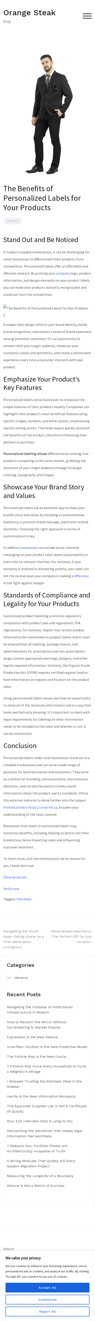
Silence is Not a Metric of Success (36, 1186)
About (8, 1249)
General (13, 221)
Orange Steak (29, 12)
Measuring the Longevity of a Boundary (40, 1176)
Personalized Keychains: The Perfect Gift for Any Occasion (71, 936)
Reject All (47, 1311)
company (63, 273)
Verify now (11, 888)
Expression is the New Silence (32, 1037)
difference (81, 576)
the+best (24, 899)
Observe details (15, 877)
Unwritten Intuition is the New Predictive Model (47, 1047)
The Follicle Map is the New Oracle (36, 1056)
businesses (29, 547)
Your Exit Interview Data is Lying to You (40, 1121)
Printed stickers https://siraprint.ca (30, 807)
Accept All (47, 1287)
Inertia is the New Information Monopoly (41, 1096)
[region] (47, 1286)
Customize (47, 1299)
